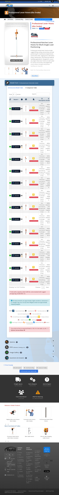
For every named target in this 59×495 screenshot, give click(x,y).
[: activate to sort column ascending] (10, 99)
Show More (35, 76)
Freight (20, 469)
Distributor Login (46, 478)
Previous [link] (38, 287)
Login (40, 1)
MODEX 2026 (7, 1)
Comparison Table (31, 88)
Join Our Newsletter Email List (46, 450)
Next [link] (47, 287)
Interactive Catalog (37, 479)
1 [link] (43, 287)
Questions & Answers (17, 358)
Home (20, 452)
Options (47, 28)
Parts (20, 463)
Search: (34, 94)
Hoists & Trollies (29, 19)
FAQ (20, 455)
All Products (10, 19)
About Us (21, 457)
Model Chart (24, 83)
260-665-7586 (47, 1)
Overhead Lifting (19, 19)
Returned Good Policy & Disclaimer (36, 491)
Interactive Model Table (16, 88)
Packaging (30, 479)
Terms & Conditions (22, 491)
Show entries (15, 94)
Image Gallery (15, 352)
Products (42, 28)
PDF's (18, 347)
